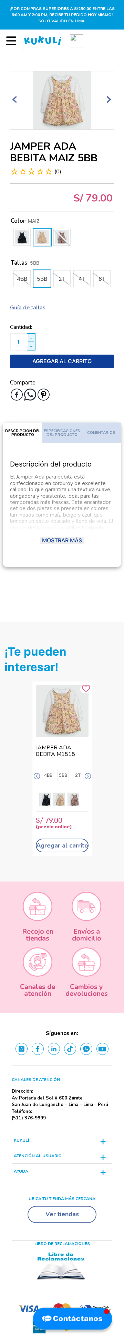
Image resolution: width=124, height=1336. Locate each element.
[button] (76, 41)
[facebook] (17, 395)
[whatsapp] (30, 395)
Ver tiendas (62, 1214)
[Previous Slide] (37, 776)
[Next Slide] (88, 776)
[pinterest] (44, 395)
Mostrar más (62, 540)
